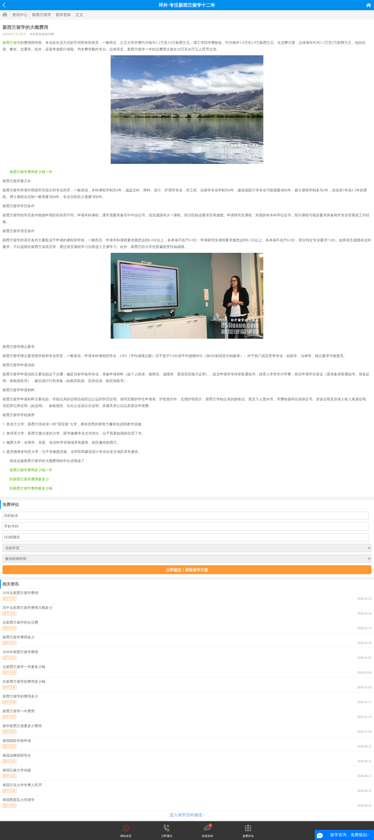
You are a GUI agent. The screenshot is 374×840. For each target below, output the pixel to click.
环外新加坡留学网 (42, 34)
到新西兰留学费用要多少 (29, 479)
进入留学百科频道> (187, 815)
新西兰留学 (41, 15)
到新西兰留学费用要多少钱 (31, 488)
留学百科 (63, 15)
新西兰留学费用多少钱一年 (31, 172)
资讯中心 (19, 15)
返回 (4, 5)
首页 (368, 5)
